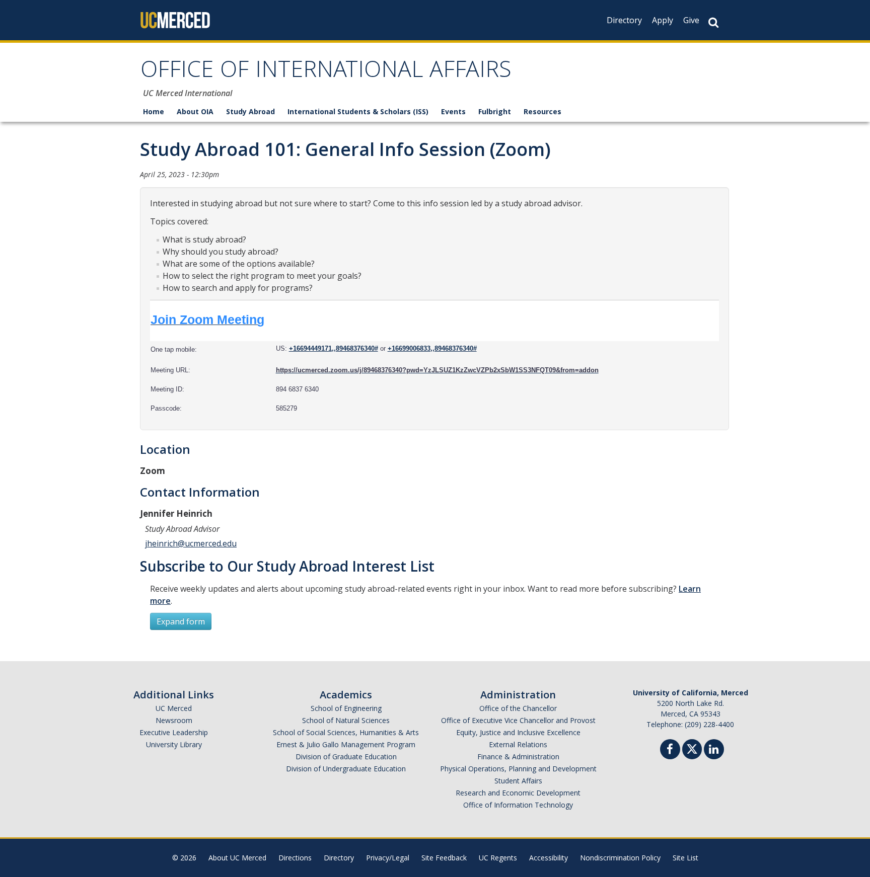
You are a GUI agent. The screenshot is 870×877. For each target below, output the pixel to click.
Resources (542, 111)
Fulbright (494, 111)
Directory (624, 20)
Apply (662, 20)
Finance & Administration (518, 756)
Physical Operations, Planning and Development (518, 768)
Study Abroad (250, 111)
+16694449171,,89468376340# (333, 348)
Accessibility (548, 857)
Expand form (181, 621)
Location (165, 449)
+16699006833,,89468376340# (432, 348)
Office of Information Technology (518, 805)
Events (453, 111)
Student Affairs (518, 780)
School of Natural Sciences (346, 720)
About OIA (195, 111)
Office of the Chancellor (518, 708)
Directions (295, 857)
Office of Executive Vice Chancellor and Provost (518, 720)
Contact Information (200, 492)
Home (153, 111)
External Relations (518, 744)
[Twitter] (692, 748)
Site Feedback (444, 857)
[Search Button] (713, 22)
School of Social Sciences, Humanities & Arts (346, 732)
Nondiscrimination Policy (620, 857)
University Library (174, 744)
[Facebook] (670, 750)
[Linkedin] (714, 750)
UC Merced (174, 708)
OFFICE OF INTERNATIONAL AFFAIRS (326, 72)
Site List (685, 857)
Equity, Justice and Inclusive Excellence (518, 732)
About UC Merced (237, 857)
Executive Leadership (173, 732)
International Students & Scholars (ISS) (357, 111)
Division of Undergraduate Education (346, 768)
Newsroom (174, 720)
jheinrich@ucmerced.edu (191, 543)
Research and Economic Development (518, 793)
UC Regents (498, 857)
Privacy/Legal (387, 857)
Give (691, 20)
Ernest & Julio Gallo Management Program (345, 744)
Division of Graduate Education (346, 756)
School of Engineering (346, 708)
